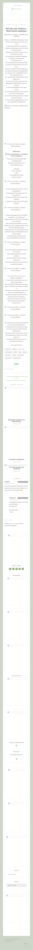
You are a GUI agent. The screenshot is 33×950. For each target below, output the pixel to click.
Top (25, 944)
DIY (13, 24)
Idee (20, 352)
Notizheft (8, 355)
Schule (14, 355)
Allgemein (8, 24)
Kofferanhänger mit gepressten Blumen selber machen (17, 377)
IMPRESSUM (16, 939)
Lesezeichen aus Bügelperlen (16, 459)
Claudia (7, 481)
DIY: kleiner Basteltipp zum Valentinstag (16, 467)
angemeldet (13, 523)
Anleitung (8, 349)
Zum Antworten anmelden (23, 481)
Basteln (14, 349)
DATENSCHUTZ (9, 941)
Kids (16, 26)
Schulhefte (21, 355)
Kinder (24, 352)
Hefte (15, 352)
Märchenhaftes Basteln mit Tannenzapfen (15, 380)
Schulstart (8, 358)
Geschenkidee (22, 24)
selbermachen (16, 358)
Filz (16, 24)
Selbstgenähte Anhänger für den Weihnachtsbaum (16, 420)
